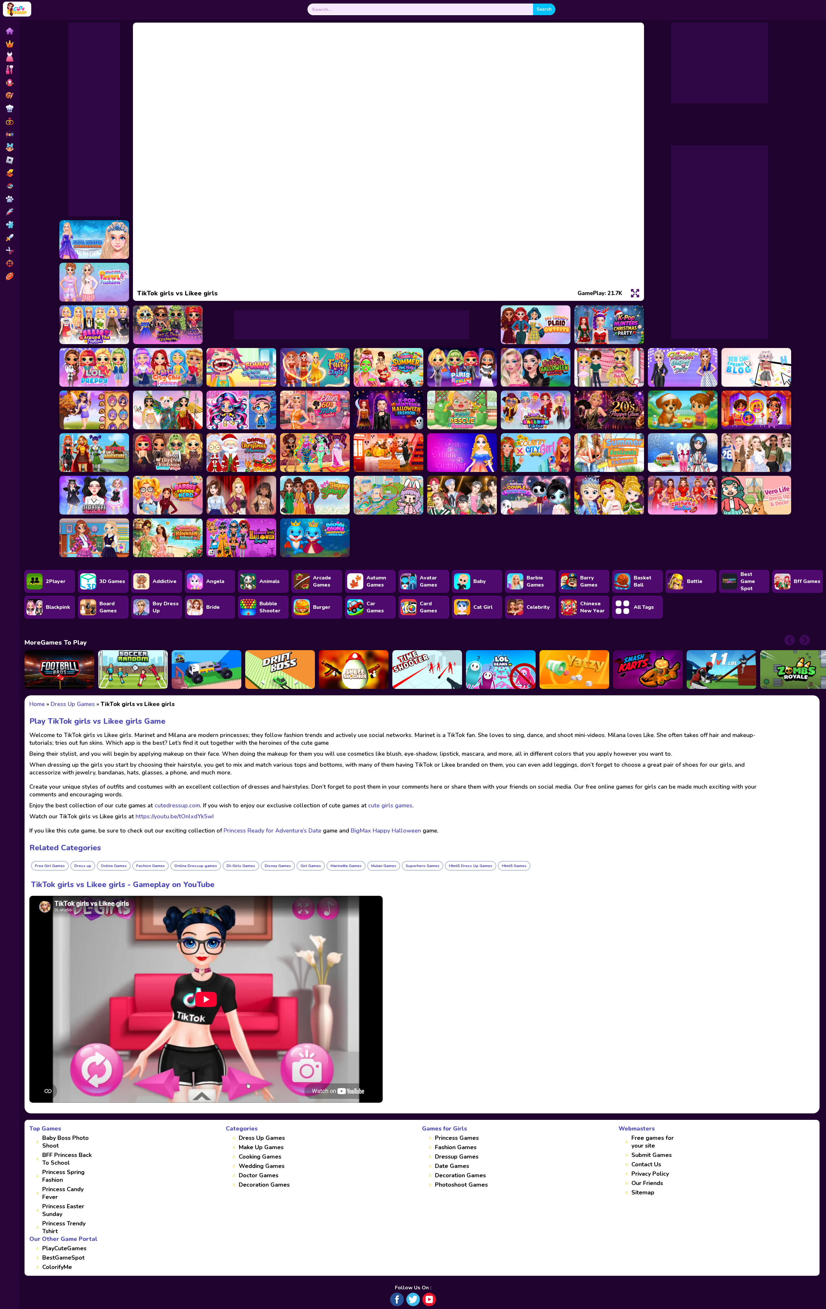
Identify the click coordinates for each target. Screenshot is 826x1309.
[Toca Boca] (9, 147)
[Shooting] (9, 263)
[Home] (9, 31)
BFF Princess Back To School (67, 1159)
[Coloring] (9, 95)
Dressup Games (456, 1157)
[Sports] (9, 276)
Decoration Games (264, 1185)
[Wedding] (9, 121)
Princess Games (457, 1138)
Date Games (452, 1166)
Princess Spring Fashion (63, 1176)
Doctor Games (258, 1175)
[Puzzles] (9, 224)
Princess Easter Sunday (63, 1210)
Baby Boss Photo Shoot (65, 1142)
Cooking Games (260, 1157)
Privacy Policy (650, 1174)
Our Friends (647, 1183)
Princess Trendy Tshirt (64, 1227)
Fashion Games (456, 1147)
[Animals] (9, 198)
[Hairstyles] (9, 250)
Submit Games (651, 1155)
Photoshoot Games (461, 1185)
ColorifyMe (57, 1267)
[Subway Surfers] (9, 173)
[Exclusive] (9, 43)
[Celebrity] (9, 82)
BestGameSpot (63, 1258)
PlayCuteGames (64, 1248)
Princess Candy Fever (63, 1193)
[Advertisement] (94, 119)
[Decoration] (9, 134)
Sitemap (642, 1192)
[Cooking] (9, 108)
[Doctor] (9, 211)
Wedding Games (262, 1166)
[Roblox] (9, 160)
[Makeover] (9, 69)
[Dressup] (9, 56)
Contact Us (646, 1164)
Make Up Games (261, 1147)
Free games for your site (652, 1142)
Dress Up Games (262, 1138)
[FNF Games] (9, 185)
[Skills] (9, 237)
